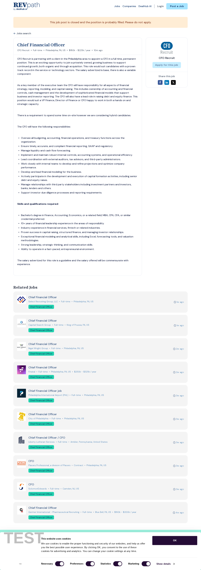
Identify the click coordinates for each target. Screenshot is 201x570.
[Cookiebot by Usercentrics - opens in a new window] (20, 564)
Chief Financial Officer (41, 306)
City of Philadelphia (38, 418)
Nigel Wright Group (38, 348)
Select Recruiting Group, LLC (43, 301)
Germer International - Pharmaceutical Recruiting (53, 512)
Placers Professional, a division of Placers (49, 465)
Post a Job (177, 6)
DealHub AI (145, 6)
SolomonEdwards (37, 488)
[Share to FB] (160, 82)
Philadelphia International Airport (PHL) (48, 395)
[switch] (90, 563)
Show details (163, 563)
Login (160, 6)
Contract (78, 465)
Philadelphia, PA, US (55, 50)
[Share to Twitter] (173, 82)
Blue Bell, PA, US (103, 512)
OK (175, 540)
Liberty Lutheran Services (41, 441)
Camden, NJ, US (71, 488)
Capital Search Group (39, 324)
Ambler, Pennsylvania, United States (89, 441)
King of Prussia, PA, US (78, 324)
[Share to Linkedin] (166, 82)
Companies (129, 6)
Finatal (31, 371)
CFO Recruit (23, 50)
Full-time (37, 50)
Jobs (117, 6)
